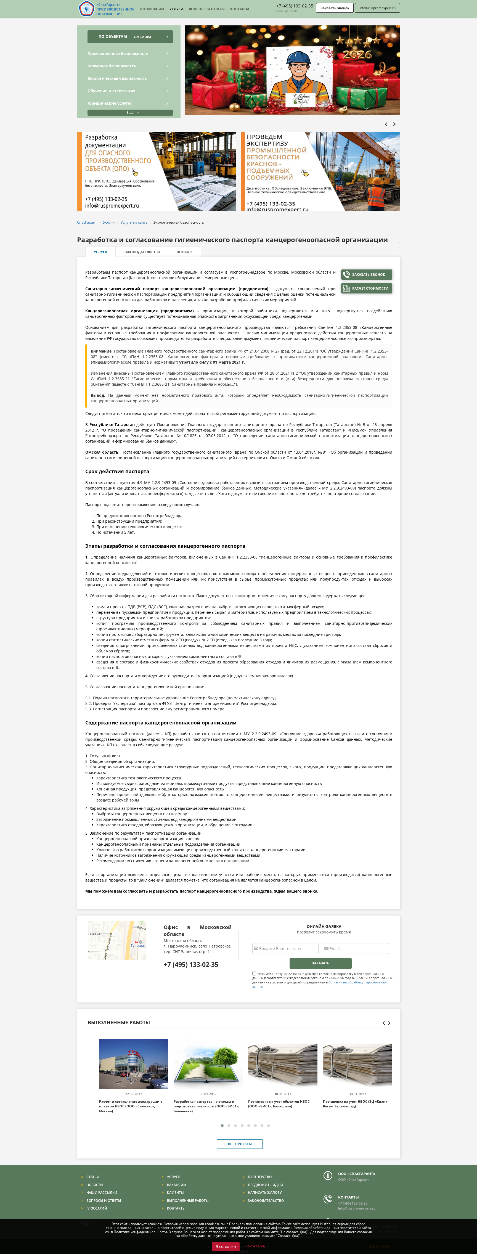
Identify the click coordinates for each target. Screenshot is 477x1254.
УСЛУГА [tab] (100, 252)
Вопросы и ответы (207, 9)
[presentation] (387, 32)
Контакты (239, 9)
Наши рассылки (101, 1192)
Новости (94, 1184)
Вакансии (176, 1184)
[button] (222, 1125)
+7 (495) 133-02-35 (294, 6)
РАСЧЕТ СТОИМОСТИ (370, 288)
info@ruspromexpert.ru (377, 8)
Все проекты (240, 1144)
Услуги (176, 9)
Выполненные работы (187, 1200)
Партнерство (259, 1176)
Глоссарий (96, 1208)
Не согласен (255, 1246)
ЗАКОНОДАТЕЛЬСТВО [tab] (141, 252)
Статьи (92, 1176)
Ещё (130, 112)
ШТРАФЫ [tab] (184, 252)
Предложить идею (265, 1184)
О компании (152, 9)
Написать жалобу (264, 1192)
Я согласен (226, 1246)
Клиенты (175, 1192)
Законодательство (265, 1200)
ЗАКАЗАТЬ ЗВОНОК (368, 274)
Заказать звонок (334, 8)
